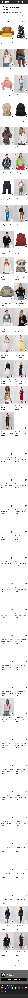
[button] (2, 988)
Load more (14, 965)
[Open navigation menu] (2, 2)
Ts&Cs (25, 996)
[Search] (18, 2)
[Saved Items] (22, 2)
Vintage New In (8, 16)
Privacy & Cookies (19, 996)
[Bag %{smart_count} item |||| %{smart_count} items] (26, 2)
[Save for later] (12, 38)
